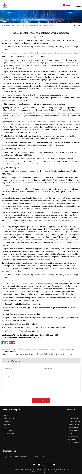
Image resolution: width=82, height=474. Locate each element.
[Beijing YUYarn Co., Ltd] (5, 5)
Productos (7, 421)
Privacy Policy (63, 469)
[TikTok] (49, 465)
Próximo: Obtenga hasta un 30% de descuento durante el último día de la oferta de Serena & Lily (38, 354)
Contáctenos (8, 430)
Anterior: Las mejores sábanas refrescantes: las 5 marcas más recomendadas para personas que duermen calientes (38, 350)
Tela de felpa (73, 430)
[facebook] (29, 465)
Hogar (5, 25)
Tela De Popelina (74, 442)
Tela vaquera (73, 427)
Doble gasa (72, 433)
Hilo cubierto (73, 439)
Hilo (69, 415)
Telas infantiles (73, 418)
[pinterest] (39, 465)
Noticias (11, 25)
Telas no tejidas (74, 424)
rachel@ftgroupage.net (48, 472)
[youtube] (54, 465)
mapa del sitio (9, 433)
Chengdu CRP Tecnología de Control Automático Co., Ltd (23, 457)
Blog (5, 427)
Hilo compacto (73, 436)
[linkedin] (44, 465)
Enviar (41, 400)
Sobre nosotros (9, 418)
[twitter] (34, 465)
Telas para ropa (74, 421)
